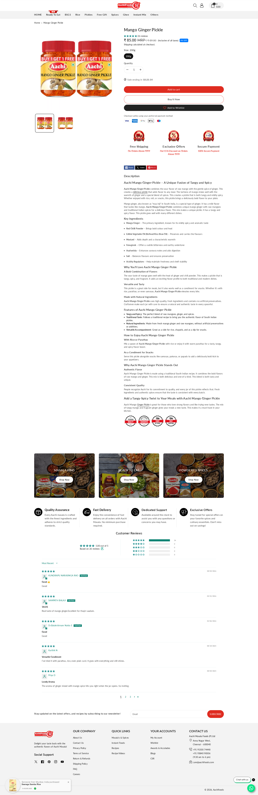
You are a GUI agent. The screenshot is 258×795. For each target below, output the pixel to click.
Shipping (128, 44)
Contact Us (78, 743)
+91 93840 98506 (201, 753)
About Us (77, 737)
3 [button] (130, 697)
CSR (152, 758)
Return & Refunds (81, 758)
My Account (156, 737)
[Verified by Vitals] (35, 788)
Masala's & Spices (120, 737)
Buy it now (174, 99)
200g (128, 56)
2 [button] (125, 697)
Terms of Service (81, 753)
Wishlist (154, 743)
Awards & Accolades (160, 748)
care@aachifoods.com (203, 762)
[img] (48, 571)
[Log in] (202, 5)
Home (37, 22)
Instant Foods (118, 743)
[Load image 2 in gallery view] (65, 123)
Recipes (115, 748)
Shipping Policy (80, 763)
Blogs (153, 753)
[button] (195, 5)
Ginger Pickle (143, 404)
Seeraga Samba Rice (31, 783)
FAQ (75, 769)
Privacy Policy (79, 748)
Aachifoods (218, 789)
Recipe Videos (118, 753)
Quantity (128, 63)
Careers (76, 774)
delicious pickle (140, 192)
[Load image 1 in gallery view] (44, 123)
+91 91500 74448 (201, 749)
